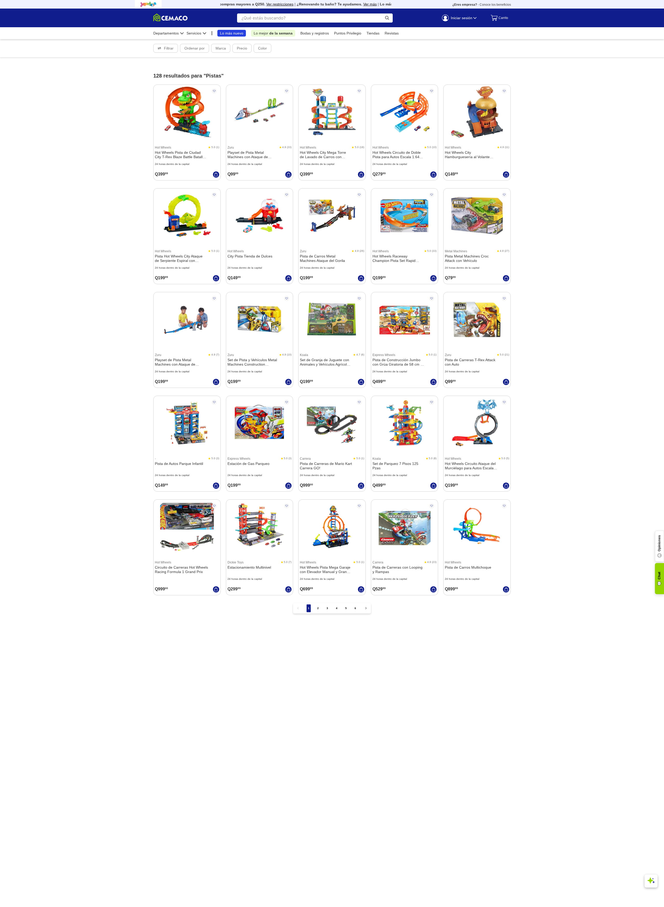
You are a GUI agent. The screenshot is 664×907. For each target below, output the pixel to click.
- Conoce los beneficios (481, 4)
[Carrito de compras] (498, 18)
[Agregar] (216, 174)
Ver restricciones (267, 4)
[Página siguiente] (366, 608)
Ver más (357, 4)
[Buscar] (387, 18)
